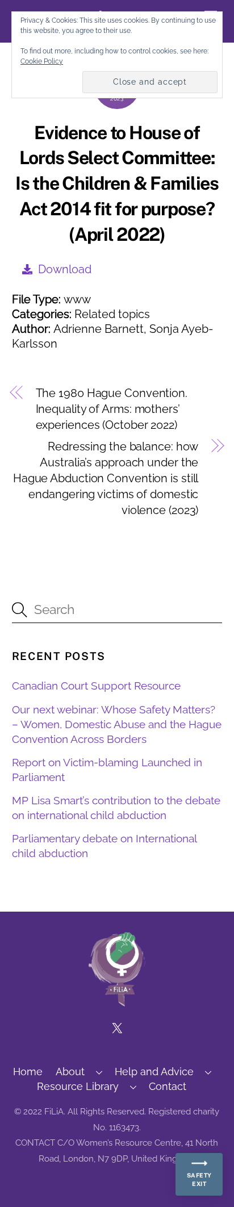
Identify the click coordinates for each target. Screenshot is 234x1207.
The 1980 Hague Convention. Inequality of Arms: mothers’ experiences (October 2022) (111, 409)
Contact (167, 1086)
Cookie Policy (41, 61)
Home (28, 1071)
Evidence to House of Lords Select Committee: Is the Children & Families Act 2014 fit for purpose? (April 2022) (117, 183)
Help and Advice (154, 1071)
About (70, 1071)
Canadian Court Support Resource (96, 685)
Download (64, 269)
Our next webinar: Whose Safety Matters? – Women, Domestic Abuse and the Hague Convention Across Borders (117, 724)
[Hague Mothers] (117, 1001)
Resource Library (78, 1086)
